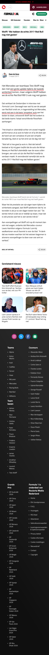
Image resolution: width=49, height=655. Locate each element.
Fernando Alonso (37, 377)
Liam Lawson (35, 410)
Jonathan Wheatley (12, 461)
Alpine (11, 352)
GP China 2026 (12, 499)
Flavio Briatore (12, 435)
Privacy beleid (36, 534)
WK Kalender (16, 20)
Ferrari (11, 371)
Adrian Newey (11, 409)
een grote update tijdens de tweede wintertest (23, 90)
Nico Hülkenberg (37, 419)
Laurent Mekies (12, 467)
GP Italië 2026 (12, 577)
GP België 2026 (12, 556)
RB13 (25, 27)
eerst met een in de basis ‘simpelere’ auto (19, 112)
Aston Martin (11, 357)
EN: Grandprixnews (38, 502)
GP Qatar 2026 (12, 638)
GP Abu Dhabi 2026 (13, 644)
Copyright (34, 555)
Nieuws (5, 20)
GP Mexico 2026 (13, 616)
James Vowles (12, 454)
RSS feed (34, 515)
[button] (39, 7)
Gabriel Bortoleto (37, 385)
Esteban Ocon (36, 373)
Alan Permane (12, 416)
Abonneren (41, 14)
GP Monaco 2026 (13, 525)
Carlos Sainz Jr (36, 365)
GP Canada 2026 (13, 519)
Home (33, 498)
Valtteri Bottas (36, 440)
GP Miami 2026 (12, 512)
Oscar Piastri (35, 427)
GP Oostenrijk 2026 (13, 539)
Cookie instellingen (37, 542)
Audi (11, 363)
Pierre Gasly (35, 431)
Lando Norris (35, 402)
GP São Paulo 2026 (13, 623)
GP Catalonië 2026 (14, 532)
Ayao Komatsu (12, 429)
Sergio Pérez (35, 435)
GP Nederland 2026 (13, 569)
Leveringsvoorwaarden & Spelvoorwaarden (38, 528)
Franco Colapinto (37, 381)
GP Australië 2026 (13, 493)
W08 (42, 27)
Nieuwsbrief (35, 546)
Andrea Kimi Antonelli (38, 356)
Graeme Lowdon (12, 448)
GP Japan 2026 (12, 506)
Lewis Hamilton (36, 406)
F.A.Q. (33, 506)
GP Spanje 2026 (13, 584)
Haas (11, 375)
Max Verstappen (37, 415)
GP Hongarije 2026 (14, 562)
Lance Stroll (35, 398)
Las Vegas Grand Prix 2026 (13, 630)
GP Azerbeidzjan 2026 (13, 591)
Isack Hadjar (35, 394)
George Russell (36, 390)
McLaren (12, 379)
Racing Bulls (13, 388)
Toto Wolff (13, 473)
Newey (16, 27)
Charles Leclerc (36, 369)
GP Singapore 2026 (13, 600)
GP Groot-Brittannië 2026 (12, 548)
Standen (27, 20)
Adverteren (35, 519)
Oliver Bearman (36, 423)
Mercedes (6, 27)
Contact (33, 550)
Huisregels (34, 511)
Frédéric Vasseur (12, 441)
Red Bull (33, 27)
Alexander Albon (37, 352)
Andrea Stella (12, 422)
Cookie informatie (37, 538)
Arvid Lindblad (36, 360)
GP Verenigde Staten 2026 (13, 608)
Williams (12, 396)
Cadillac (12, 367)
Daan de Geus (14, 74)
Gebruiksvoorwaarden (39, 523)
